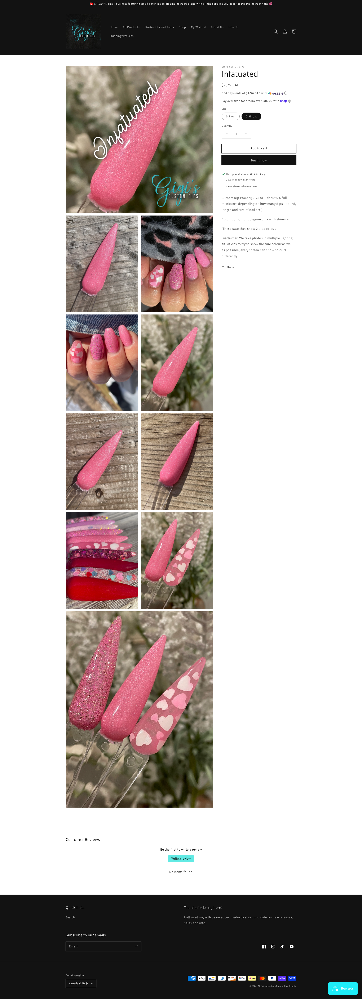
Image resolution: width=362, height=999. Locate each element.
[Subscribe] (136, 946)
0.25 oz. (251, 116)
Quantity (227, 125)
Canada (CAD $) (78, 983)
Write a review (181, 858)
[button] (275, 31)
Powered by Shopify (286, 986)
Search (70, 917)
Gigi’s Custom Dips (267, 986)
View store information (241, 186)
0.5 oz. (230, 116)
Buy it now (259, 160)
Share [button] (230, 267)
